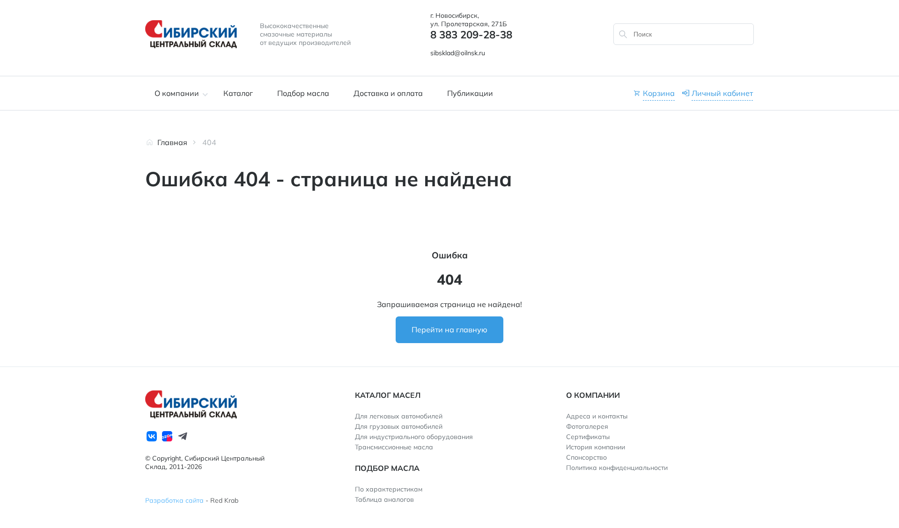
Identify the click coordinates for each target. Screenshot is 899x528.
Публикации (470, 93)
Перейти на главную (449, 329)
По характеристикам (388, 489)
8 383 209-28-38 (471, 34)
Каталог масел (387, 395)
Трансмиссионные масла (394, 447)
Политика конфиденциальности (617, 467)
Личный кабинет (722, 93)
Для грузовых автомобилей (398, 426)
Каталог (238, 93)
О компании (177, 93)
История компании (595, 447)
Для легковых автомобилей (398, 416)
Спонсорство (586, 457)
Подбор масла (303, 93)
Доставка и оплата (388, 93)
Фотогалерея (587, 426)
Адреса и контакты (596, 416)
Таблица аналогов (384, 499)
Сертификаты (588, 437)
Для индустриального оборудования (414, 437)
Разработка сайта (174, 500)
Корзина (659, 93)
